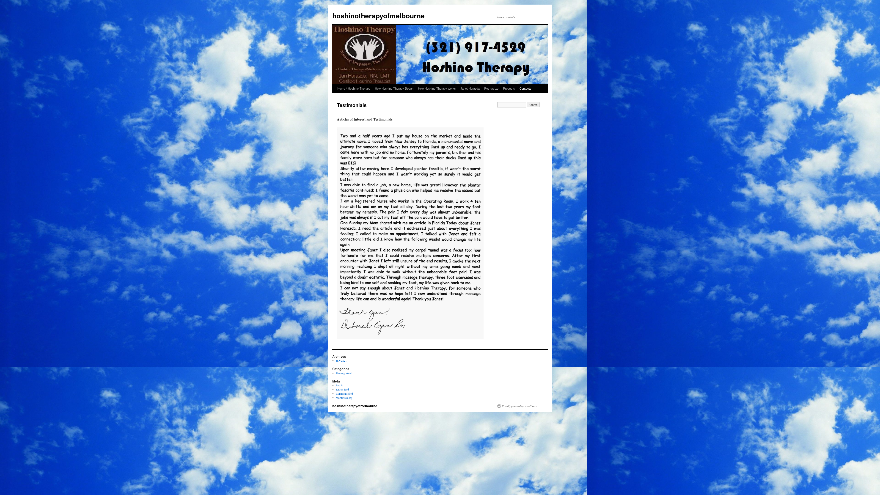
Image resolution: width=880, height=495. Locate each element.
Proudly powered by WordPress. (519, 406)
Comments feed (344, 393)
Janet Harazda (470, 88)
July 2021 (341, 360)
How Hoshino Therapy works (437, 88)
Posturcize (491, 88)
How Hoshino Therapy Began (394, 88)
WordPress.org (344, 397)
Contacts (525, 88)
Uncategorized (344, 373)
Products (509, 88)
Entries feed (342, 389)
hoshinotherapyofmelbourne (378, 15)
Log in (339, 385)
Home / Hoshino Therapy (353, 88)
